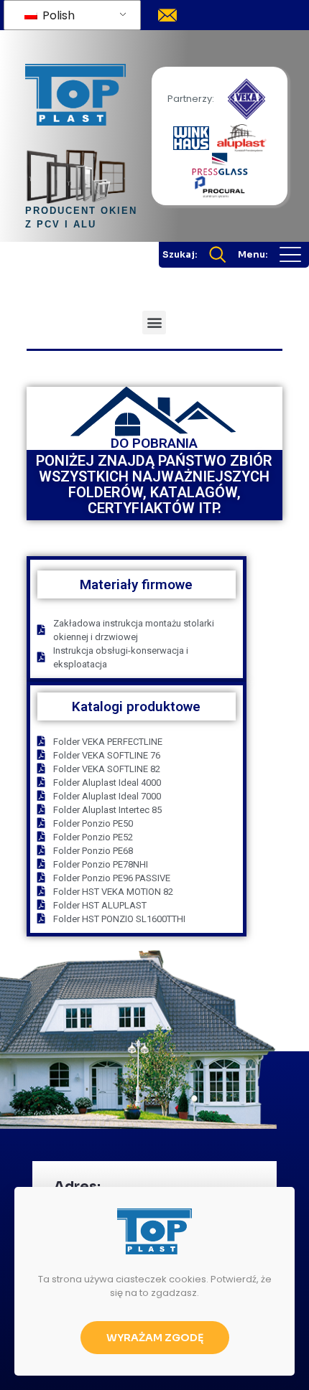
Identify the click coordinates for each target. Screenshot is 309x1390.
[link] (246, 99)
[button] (154, 322)
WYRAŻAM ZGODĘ (154, 1337)
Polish (57, 15)
